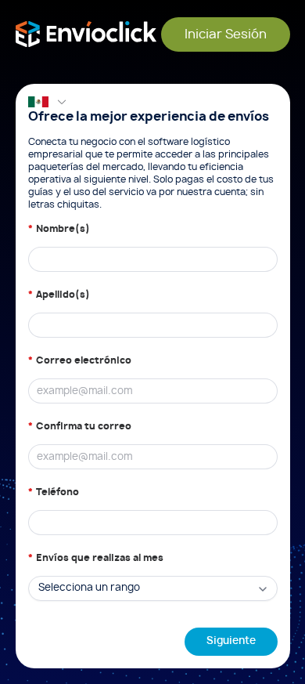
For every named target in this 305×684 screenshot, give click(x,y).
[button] (47, 101)
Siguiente (231, 641)
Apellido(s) (63, 294)
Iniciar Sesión (226, 34)
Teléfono (57, 492)
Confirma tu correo (83, 426)
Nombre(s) (63, 228)
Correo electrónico (83, 360)
